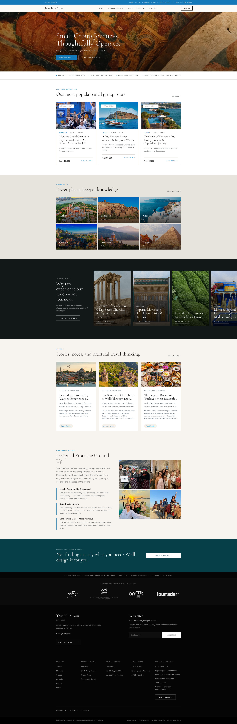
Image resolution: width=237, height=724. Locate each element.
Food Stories (150, 426)
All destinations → (174, 191)
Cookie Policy (144, 720)
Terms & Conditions (158, 720)
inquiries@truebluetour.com (166, 671)
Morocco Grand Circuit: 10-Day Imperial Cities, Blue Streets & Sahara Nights (74, 140)
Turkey (58, 667)
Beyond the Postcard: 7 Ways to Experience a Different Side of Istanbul (75, 396)
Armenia (59, 679)
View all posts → (174, 356)
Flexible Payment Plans (114, 671)
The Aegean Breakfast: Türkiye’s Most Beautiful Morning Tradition (160, 396)
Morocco (59, 671)
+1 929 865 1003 (161, 666)
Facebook (73, 710)
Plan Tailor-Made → (68, 318)
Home (101, 8)
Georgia (59, 683)
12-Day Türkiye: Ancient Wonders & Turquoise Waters (118, 138)
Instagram (61, 710)
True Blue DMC (136, 667)
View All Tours (66, 57)
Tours (130, 8)
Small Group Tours (88, 671)
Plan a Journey (165, 697)
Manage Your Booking (114, 675)
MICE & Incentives (137, 675)
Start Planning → (163, 555)
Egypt (58, 687)
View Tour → (87, 161)
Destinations (114, 8)
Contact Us (110, 667)
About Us (141, 8)
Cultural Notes (108, 426)
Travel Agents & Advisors (140, 671)
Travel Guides (66, 426)
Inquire (186, 8)
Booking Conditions (174, 720)
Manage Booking (184, 2)
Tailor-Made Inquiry (91, 57)
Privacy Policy (132, 720)
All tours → (176, 96)
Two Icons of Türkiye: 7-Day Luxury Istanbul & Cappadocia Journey (159, 140)
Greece (59, 675)
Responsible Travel (88, 679)
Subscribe (171, 635)
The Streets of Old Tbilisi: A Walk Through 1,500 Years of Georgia (118, 396)
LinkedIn (85, 710)
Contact (153, 8)
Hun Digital (99, 720)
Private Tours (86, 675)
